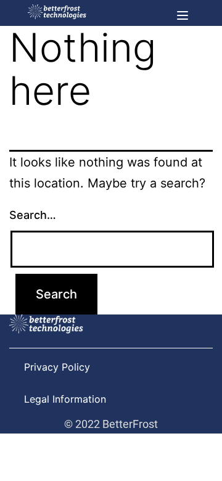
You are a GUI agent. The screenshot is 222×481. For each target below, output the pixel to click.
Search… (32, 214)
